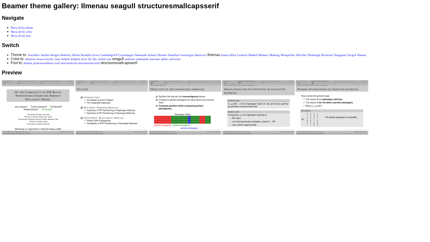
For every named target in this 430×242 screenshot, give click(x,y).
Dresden (162, 55)
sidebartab (142, 59)
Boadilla (86, 55)
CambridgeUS (108, 55)
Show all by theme (22, 27)
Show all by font (21, 35)
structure (154, 59)
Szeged (351, 55)
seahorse (130, 59)
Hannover (200, 55)
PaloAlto (301, 55)
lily (94, 59)
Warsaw (361, 55)
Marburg (274, 55)
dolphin (75, 59)
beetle (49, 59)
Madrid (252, 55)
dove (84, 59)
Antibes (45, 55)
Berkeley (65, 55)
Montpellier (288, 55)
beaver (41, 59)
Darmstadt (141, 55)
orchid (101, 59)
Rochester (327, 55)
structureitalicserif (89, 63)
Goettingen (187, 55)
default (152, 55)
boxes (95, 55)
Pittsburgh (314, 55)
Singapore (340, 55)
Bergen (55, 55)
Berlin (76, 55)
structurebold (69, 63)
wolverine (175, 59)
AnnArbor (34, 55)
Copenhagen (126, 55)
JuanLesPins (228, 55)
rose (108, 59)
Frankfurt (173, 55)
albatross (30, 59)
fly (90, 59)
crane (57, 59)
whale (164, 59)
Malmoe (263, 55)
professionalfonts (43, 63)
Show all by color (21, 31)
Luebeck (242, 55)
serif (57, 63)
